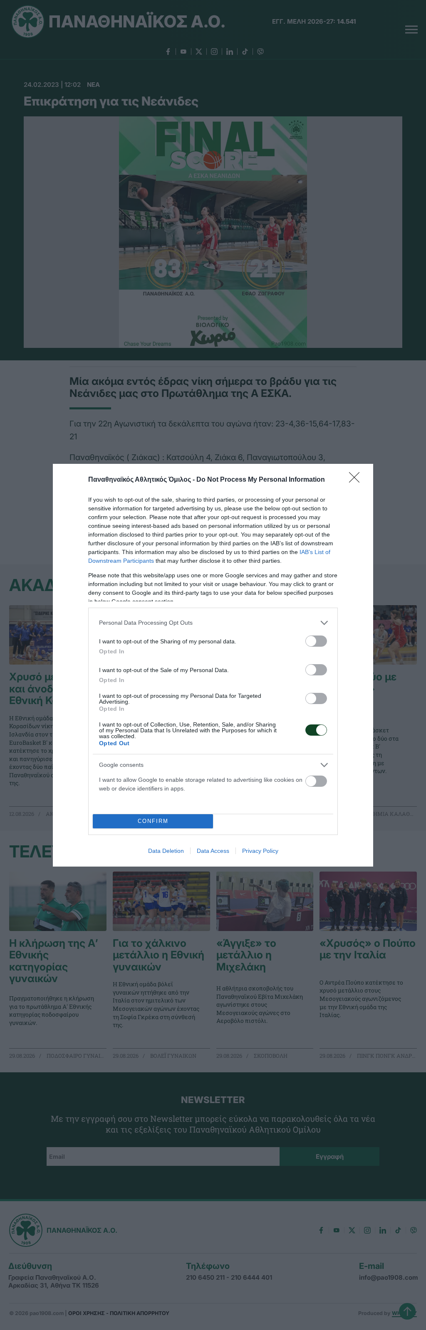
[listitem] (213, 622)
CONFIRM (153, 821)
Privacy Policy (260, 850)
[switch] (316, 641)
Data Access (213, 850)
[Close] (357, 480)
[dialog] (213, 665)
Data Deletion (166, 850)
